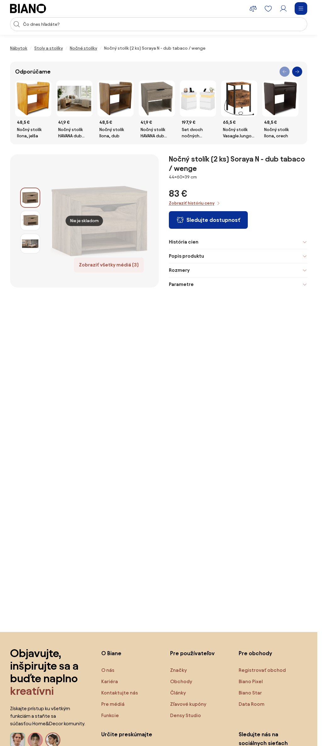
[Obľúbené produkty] (268, 8)
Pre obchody (255, 653)
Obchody (181, 681)
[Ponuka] (301, 8)
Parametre (181, 284)
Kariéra (109, 681)
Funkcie (110, 715)
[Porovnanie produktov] (253, 8)
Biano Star (250, 692)
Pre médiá (113, 704)
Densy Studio (185, 715)
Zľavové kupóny (188, 704)
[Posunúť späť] (285, 72)
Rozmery (179, 270)
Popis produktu (186, 256)
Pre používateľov (192, 653)
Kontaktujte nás (119, 692)
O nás (107, 670)
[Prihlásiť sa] (283, 8)
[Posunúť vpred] (297, 72)
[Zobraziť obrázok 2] (30, 221)
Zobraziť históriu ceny (191, 203)
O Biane (111, 653)
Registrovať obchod (262, 670)
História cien (183, 241)
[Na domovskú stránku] (28, 8)
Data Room (251, 704)
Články (178, 692)
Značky (178, 670)
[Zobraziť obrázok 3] (30, 243)
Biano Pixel (251, 681)
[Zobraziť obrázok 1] (30, 198)
